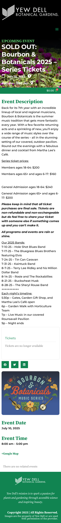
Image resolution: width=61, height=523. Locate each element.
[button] (56, 29)
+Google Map (10, 453)
